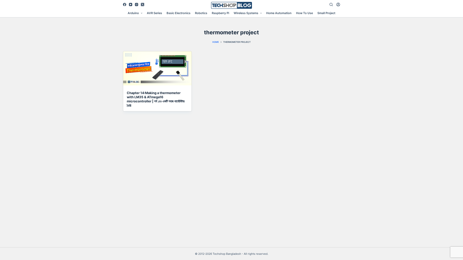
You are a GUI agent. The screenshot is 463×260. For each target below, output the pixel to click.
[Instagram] (136, 4)
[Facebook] (124, 4)
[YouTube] (130, 4)
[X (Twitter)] (142, 4)
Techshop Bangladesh (227, 253)
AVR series (154, 13)
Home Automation (279, 13)
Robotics (201, 13)
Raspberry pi (220, 13)
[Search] (331, 4)
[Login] (338, 4)
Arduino (133, 13)
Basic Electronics (178, 13)
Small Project (326, 13)
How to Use (304, 13)
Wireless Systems (246, 13)
